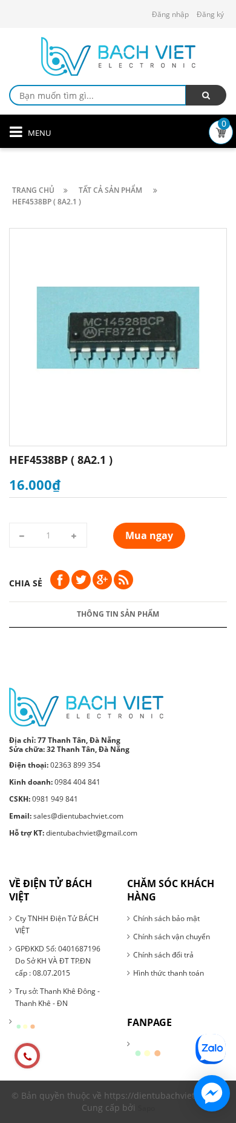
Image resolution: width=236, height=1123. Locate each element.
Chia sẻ (25, 583)
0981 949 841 (43, 799)
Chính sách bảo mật (166, 918)
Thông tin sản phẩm (118, 614)
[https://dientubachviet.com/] (86, 706)
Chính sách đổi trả (163, 955)
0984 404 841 (54, 782)
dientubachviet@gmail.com (73, 833)
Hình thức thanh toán (168, 973)
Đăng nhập (170, 14)
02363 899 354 (54, 765)
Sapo (146, 1108)
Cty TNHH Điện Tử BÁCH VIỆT (57, 924)
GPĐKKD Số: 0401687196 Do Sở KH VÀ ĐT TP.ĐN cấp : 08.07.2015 (57, 961)
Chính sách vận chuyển (171, 936)
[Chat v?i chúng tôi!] (212, 1093)
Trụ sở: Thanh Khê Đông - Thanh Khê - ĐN (57, 997)
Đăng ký (210, 14)
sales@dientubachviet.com (66, 816)
